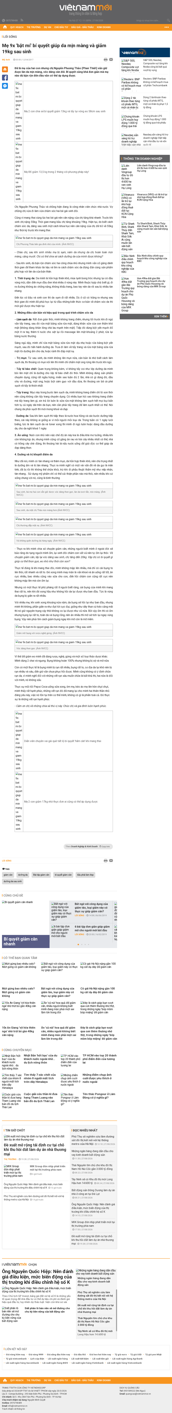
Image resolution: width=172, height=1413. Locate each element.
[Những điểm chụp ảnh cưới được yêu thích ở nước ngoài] (71, 1081)
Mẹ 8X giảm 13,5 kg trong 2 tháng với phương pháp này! (56, 171)
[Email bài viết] (110, 59)
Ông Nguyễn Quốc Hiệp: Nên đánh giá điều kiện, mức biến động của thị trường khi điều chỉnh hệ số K (93, 1208)
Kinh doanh (104, 27)
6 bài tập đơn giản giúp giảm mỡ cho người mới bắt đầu (92, 928)
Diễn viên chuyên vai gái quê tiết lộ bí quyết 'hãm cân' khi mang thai (62, 741)
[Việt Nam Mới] (86, 10)
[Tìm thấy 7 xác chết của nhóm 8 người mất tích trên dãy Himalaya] (12, 1081)
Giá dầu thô (80, 1354)
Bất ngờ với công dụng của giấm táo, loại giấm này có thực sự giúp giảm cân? (91, 907)
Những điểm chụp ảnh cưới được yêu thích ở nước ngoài (97, 1078)
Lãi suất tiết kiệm (80, 1358)
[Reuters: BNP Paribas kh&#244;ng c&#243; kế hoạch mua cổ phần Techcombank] (131, 84)
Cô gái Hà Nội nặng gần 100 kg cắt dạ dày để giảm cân (97, 990)
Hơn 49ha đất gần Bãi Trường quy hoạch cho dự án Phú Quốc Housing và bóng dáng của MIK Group (151, 282)
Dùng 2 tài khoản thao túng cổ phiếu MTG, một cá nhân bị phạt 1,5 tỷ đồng (155, 102)
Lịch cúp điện (37, 1358)
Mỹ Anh (6, 59)
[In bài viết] (105, 59)
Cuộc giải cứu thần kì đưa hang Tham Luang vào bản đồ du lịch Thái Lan (40, 1097)
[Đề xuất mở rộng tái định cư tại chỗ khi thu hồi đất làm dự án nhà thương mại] (36, 1138)
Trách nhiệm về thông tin (13, 1409)
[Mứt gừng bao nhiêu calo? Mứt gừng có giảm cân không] (20, 967)
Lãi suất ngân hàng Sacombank (22, 1363)
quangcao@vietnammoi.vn (138, 1394)
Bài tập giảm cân (41, 875)
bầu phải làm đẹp (85, 875)
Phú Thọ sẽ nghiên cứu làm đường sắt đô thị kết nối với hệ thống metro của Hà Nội (93, 1140)
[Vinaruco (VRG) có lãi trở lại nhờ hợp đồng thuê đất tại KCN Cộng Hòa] (128, 206)
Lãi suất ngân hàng (58, 1358)
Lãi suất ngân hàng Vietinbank (87, 1363)
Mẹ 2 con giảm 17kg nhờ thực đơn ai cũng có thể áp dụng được (61, 801)
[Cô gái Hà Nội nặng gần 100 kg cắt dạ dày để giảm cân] (98, 967)
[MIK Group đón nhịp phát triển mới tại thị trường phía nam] (14, 1171)
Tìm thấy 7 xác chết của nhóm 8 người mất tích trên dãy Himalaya (40, 1078)
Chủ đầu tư (61, 27)
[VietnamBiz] (134, 52)
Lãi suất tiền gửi (100, 1358)
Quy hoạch (16, 27)
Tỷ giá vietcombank (16, 1358)
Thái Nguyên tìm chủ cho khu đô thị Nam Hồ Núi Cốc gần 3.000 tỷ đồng (95, 1321)
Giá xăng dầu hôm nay (58, 1354)
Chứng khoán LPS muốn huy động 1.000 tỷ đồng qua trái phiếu (154, 119)
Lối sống (10, 36)
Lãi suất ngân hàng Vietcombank (124, 1363)
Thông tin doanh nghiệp (142, 158)
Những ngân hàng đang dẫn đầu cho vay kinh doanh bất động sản (94, 1281)
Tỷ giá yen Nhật (153, 1354)
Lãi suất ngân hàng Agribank (127, 1358)
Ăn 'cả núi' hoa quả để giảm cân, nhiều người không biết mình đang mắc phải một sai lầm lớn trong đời (58, 1033)
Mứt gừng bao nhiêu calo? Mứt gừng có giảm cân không (18, 992)
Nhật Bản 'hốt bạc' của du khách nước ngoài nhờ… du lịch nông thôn (40, 1059)
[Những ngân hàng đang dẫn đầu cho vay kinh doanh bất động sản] (96, 1272)
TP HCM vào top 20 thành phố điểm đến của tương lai (100, 1059)
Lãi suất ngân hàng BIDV (55, 1363)
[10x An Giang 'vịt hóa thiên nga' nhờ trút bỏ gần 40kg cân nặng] (20, 1009)
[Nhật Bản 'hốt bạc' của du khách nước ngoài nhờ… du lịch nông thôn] (12, 1062)
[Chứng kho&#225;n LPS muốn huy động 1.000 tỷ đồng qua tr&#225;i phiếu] (131, 121)
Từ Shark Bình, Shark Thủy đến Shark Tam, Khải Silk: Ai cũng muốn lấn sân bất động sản (152, 227)
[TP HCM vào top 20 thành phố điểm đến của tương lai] (71, 1062)
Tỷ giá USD (136, 1354)
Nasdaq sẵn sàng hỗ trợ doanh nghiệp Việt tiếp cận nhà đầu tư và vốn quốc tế (155, 139)
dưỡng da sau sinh (13, 881)
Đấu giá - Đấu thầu (82, 27)
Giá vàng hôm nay (15, 1354)
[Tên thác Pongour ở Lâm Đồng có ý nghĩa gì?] (71, 1101)
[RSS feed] (22, 20)
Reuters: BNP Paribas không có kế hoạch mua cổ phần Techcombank (155, 82)
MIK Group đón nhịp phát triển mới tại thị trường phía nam (47, 1168)
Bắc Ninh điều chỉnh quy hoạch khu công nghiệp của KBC (152, 258)
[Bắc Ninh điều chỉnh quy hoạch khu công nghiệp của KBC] (128, 264)
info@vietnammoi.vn (17, 1406)
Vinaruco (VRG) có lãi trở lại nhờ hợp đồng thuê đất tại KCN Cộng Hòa (152, 197)
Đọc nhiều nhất (85, 1130)
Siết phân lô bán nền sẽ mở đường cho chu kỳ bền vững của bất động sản (47, 1310)
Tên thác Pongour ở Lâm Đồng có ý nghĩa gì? (99, 1095)
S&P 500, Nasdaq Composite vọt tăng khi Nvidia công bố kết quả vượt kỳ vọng (155, 65)
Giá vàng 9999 (36, 1354)
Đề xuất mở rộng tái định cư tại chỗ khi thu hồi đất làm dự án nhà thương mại (35, 1149)
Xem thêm (160, 316)
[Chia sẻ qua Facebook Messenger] (5, 86)
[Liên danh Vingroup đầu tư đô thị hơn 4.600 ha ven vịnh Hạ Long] (128, 177)
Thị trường (34, 27)
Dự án (47, 27)
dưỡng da (23, 875)
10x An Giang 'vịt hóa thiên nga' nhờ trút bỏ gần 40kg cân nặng (18, 1031)
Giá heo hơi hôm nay (100, 1354)
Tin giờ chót (15, 1130)
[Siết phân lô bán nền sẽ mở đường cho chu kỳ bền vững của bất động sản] (12, 1315)
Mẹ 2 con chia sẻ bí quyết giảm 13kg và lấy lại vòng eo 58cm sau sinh (64, 111)
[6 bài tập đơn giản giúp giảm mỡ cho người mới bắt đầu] (61, 931)
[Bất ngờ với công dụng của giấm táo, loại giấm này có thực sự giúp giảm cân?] (61, 911)
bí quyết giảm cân (63, 875)
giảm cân (8, 875)
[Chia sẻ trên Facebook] (5, 78)
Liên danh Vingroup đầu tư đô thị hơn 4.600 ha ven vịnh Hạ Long (152, 168)
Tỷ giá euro (121, 1354)
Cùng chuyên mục (17, 1050)
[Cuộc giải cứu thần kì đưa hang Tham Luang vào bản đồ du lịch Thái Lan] (12, 1101)
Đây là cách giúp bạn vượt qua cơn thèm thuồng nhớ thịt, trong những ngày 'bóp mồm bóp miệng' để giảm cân (98, 1033)
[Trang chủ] (5, 27)
